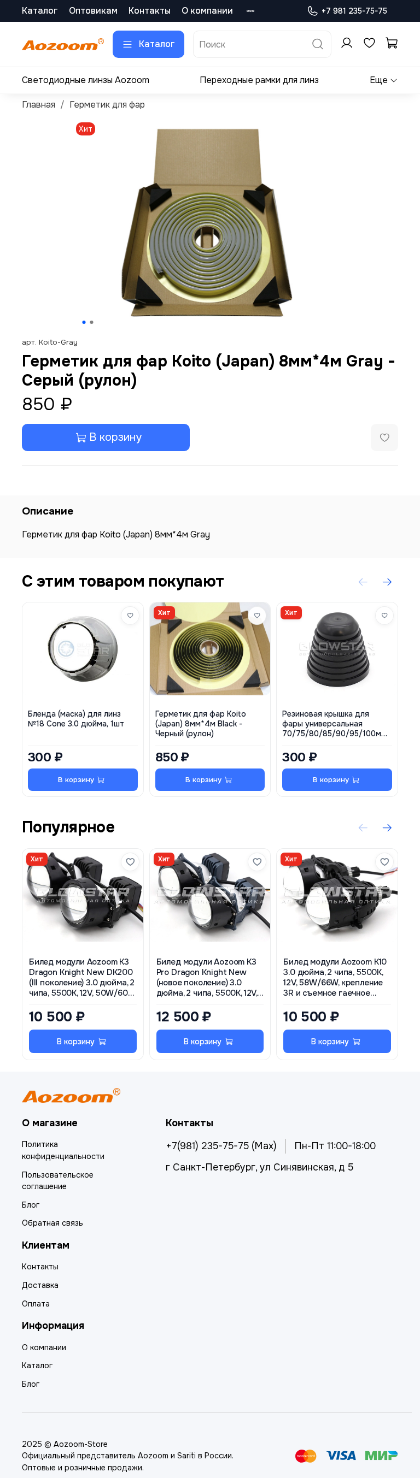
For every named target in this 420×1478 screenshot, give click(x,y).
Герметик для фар (107, 104)
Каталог (40, 10)
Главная (38, 104)
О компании (207, 10)
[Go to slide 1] (84, 322)
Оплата (36, 1304)
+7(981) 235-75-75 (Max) (221, 1146)
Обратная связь (52, 1223)
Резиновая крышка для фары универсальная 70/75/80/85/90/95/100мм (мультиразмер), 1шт (334, 724)
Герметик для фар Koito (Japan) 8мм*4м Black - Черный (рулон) (200, 724)
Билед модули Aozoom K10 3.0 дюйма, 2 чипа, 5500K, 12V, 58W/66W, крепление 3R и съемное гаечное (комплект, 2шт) (335, 977)
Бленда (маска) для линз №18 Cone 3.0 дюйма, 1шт (76, 719)
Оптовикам (93, 10)
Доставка (40, 1285)
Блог (30, 1205)
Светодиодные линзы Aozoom (85, 80)
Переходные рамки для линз (259, 80)
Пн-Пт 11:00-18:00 (335, 1146)
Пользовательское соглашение (58, 1181)
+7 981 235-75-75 (354, 11)
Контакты (150, 10)
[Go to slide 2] (92, 322)
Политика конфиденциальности (63, 1150)
